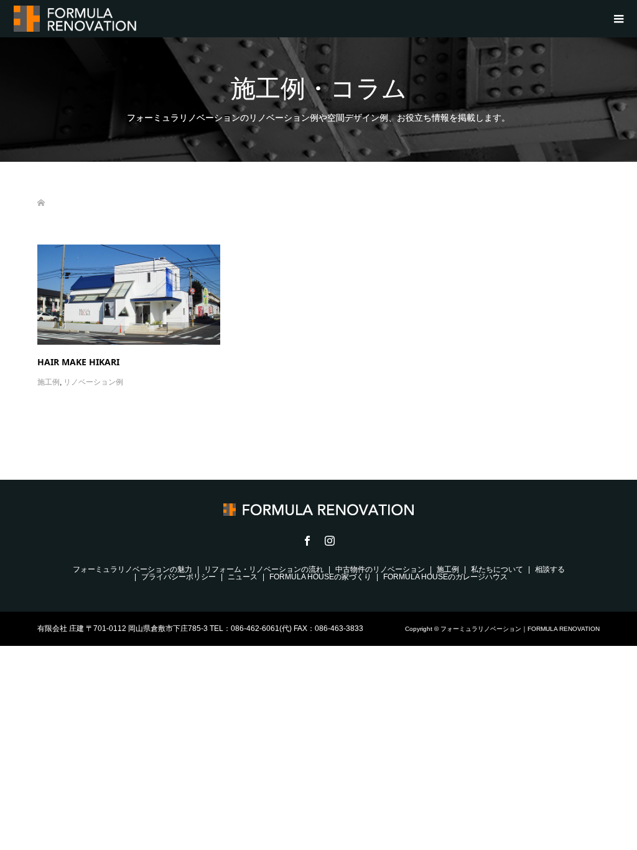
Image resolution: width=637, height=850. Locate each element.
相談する (550, 569)
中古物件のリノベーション (380, 569)
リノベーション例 (93, 382)
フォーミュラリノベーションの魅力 (132, 569)
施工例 (48, 382)
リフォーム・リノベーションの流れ (263, 569)
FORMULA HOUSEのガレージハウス (445, 576)
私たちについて (497, 569)
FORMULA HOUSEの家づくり (320, 576)
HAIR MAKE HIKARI (78, 362)
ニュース (243, 576)
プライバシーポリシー (178, 576)
